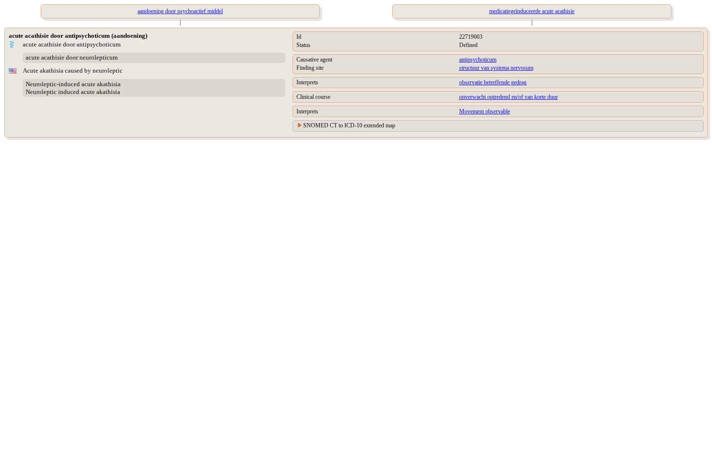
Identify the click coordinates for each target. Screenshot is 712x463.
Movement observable (484, 111)
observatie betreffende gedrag (492, 82)
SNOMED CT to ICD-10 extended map (349, 125)
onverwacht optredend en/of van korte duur (508, 96)
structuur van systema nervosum (496, 67)
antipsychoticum (477, 59)
